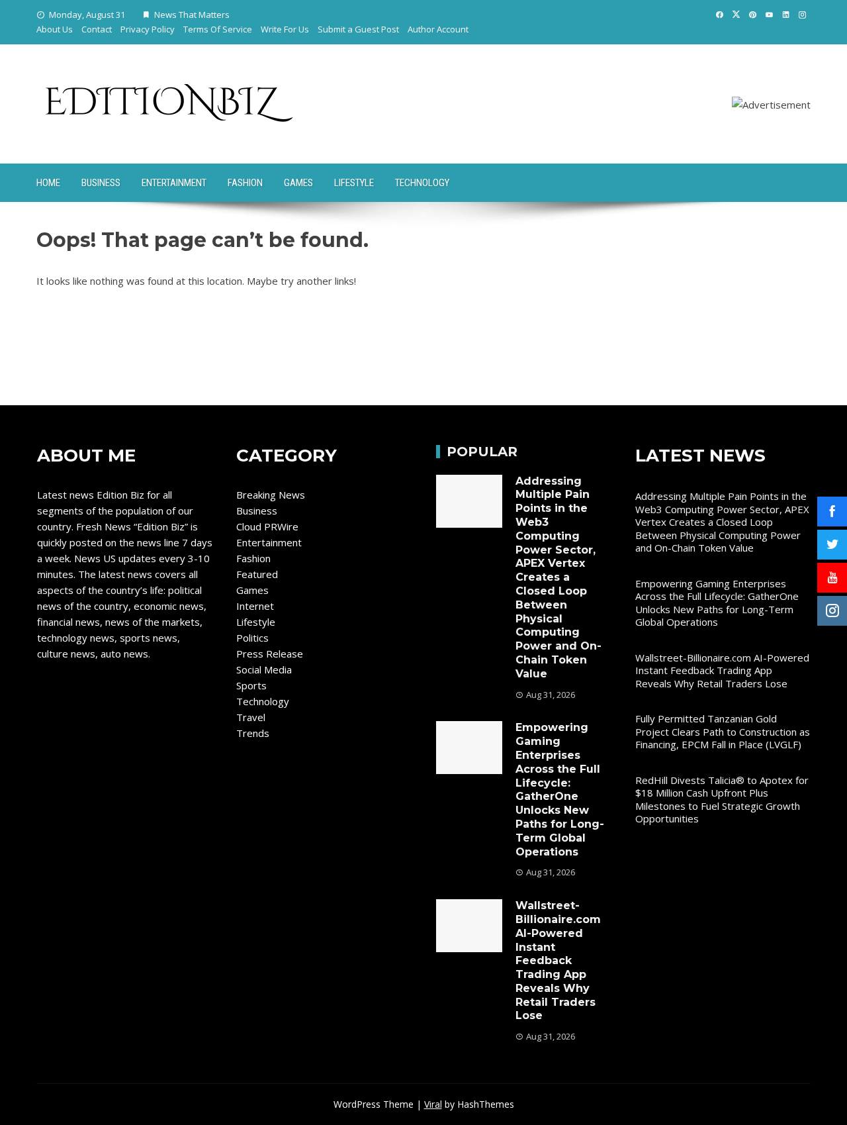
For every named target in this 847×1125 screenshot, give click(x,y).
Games (298, 183)
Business (100, 183)
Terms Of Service (217, 29)
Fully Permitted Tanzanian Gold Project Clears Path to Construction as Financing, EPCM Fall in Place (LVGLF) (722, 731)
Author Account (438, 29)
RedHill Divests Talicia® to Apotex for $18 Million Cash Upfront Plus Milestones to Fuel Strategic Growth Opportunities (722, 799)
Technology (422, 183)
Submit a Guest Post (358, 29)
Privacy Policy (147, 29)
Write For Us (285, 29)
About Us (54, 29)
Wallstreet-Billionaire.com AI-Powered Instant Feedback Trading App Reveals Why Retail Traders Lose (558, 960)
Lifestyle (354, 183)
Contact (96, 29)
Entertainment (174, 183)
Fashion (245, 183)
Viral (433, 1104)
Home (48, 183)
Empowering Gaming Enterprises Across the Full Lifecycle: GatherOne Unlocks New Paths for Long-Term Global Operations (559, 789)
